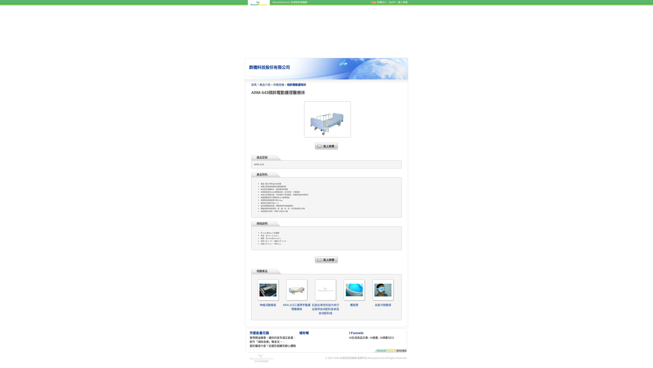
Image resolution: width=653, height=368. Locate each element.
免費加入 (382, 2)
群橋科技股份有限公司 (269, 67)
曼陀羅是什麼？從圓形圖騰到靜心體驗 (273, 345)
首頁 (254, 84)
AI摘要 (374, 337)
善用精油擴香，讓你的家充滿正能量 (271, 337)
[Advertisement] (326, 32)
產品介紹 (264, 84)
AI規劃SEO (387, 337)
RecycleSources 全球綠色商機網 (290, 2)
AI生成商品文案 (358, 337)
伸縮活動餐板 (268, 305)
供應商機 (278, 84)
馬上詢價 (328, 146)
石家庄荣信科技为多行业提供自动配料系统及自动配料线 (325, 309)
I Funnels (356, 333)
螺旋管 (354, 305)
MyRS (392, 2)
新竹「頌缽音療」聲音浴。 (266, 341)
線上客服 (403, 2)
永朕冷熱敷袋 (383, 305)
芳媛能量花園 (259, 333)
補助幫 (304, 333)
